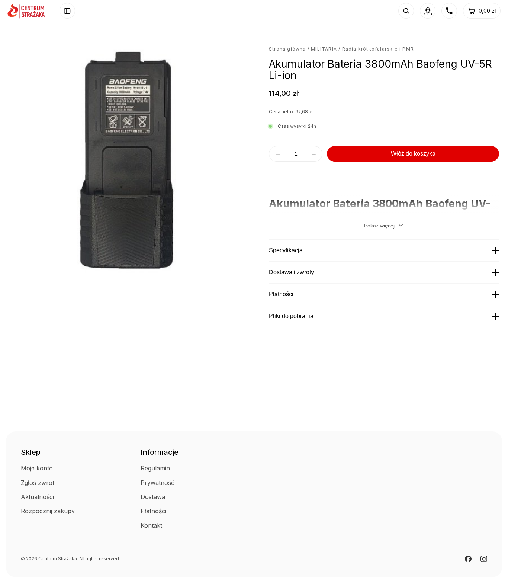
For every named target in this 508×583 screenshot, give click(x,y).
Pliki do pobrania (291, 316)
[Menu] (67, 11)
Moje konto (37, 468)
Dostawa (153, 497)
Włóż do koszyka (413, 153)
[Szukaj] (406, 11)
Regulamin (155, 468)
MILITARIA (324, 49)
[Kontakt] (449, 11)
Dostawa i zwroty (291, 272)
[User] (427, 11)
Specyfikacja (286, 250)
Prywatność (157, 482)
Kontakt (151, 525)
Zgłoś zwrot (37, 482)
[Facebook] (468, 559)
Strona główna (287, 49)
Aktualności (37, 497)
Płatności (281, 294)
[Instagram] (483, 559)
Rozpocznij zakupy (48, 511)
